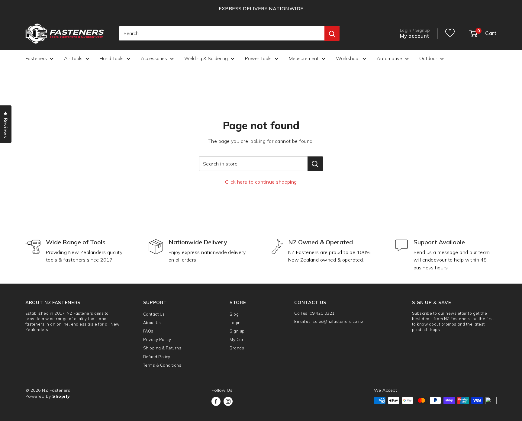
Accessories (154, 58)
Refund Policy (156, 356)
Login (235, 322)
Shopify (61, 396)
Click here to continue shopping (261, 182)
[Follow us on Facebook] (216, 401)
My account (415, 36)
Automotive (389, 58)
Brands (237, 347)
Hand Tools (112, 58)
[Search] (332, 34)
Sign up (237, 331)
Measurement (304, 58)
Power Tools (258, 58)
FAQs (148, 331)
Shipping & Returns (162, 347)
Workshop (347, 58)
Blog (234, 314)
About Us (152, 322)
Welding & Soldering (206, 58)
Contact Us (154, 314)
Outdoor (428, 58)
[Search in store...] (315, 163)
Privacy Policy (157, 339)
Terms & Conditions (162, 365)
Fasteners (36, 58)
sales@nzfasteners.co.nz (338, 321)
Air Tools (73, 58)
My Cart (237, 339)
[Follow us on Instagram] (228, 401)
